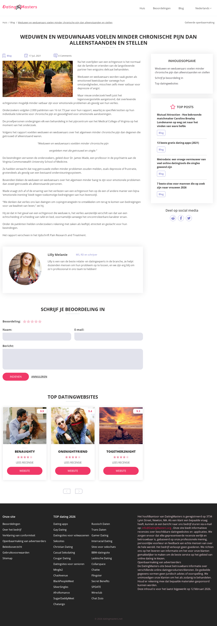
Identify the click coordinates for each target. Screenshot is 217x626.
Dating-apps (60, 524)
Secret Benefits (100, 581)
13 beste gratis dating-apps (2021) (178, 143)
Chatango (59, 604)
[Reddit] (173, 218)
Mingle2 (58, 569)
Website (25, 471)
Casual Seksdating (64, 552)
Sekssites (58, 541)
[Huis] (20, 7)
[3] (32, 321)
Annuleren (39, 376)
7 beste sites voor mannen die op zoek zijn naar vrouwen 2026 (181, 185)
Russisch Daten (101, 524)
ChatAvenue (60, 575)
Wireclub (97, 592)
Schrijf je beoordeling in (169, 78)
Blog (181, 8)
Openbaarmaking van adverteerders (24, 541)
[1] (24, 321)
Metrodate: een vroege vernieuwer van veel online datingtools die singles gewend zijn (181, 163)
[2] (28, 321)
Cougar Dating (62, 558)
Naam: (7, 330)
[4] (36, 321)
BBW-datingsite (101, 552)
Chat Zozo (97, 598)
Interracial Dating (102, 541)
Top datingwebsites (166, 83)
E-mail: (79, 330)
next (78, 491)
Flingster (97, 575)
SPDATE (96, 587)
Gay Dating (60, 529)
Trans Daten (99, 529)
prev (66, 491)
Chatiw (96, 569)
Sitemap (7, 558)
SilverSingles (60, 587)
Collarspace (98, 564)
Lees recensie (25, 462)
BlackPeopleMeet (63, 581)
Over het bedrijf (12, 529)
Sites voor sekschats (104, 547)
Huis (142, 8)
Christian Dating (63, 547)
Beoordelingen (162, 8)
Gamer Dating (100, 535)
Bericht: (8, 346)
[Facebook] (181, 218)
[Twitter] (189, 218)
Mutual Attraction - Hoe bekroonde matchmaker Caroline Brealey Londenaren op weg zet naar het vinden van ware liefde (179, 120)
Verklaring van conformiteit (19, 535)
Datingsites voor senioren (68, 564)
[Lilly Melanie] (25, 268)
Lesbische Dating (102, 558)
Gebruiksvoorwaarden (16, 552)
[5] (40, 321)
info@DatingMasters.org (156, 528)
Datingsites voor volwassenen (71, 535)
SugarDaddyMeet (63, 598)
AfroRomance (61, 592)
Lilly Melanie (58, 254)
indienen (16, 376)
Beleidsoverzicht (12, 547)
